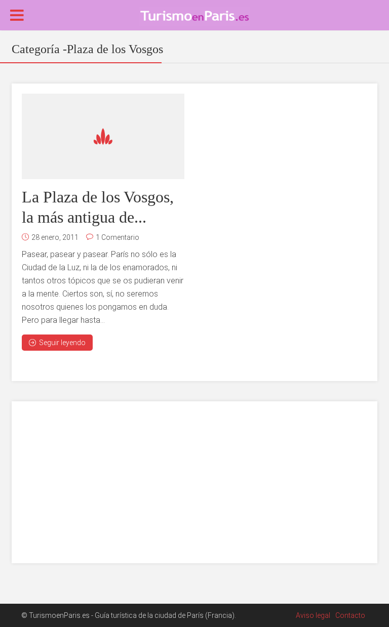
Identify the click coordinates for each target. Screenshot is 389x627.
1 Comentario (117, 237)
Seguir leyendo (62, 343)
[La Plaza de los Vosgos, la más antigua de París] (103, 136)
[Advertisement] (194, 482)
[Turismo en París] (194, 16)
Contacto (350, 615)
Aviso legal (313, 615)
